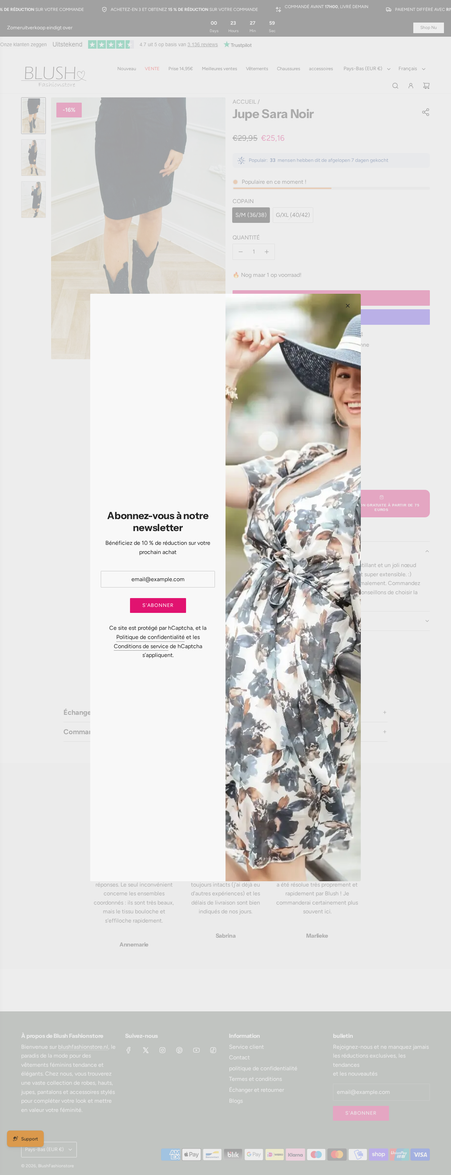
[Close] (348, 305)
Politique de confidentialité (150, 637)
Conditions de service (141, 646)
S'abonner (158, 605)
